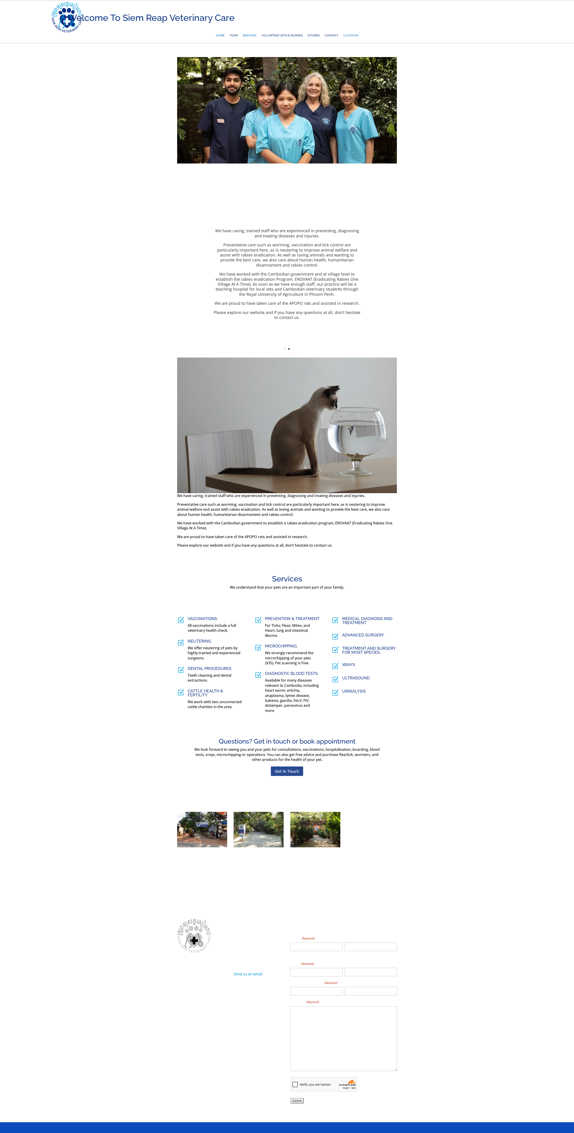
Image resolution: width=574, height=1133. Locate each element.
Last (348, 954)
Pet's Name (355, 982)
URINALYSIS (354, 691)
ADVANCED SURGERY (363, 635)
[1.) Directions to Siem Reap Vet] (202, 846)
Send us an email (248, 974)
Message (304, 1001)
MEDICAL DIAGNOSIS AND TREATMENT (367, 620)
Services (250, 36)
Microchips (185, 1010)
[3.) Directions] (315, 846)
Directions (200, 1030)
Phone (350, 963)
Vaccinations (186, 1017)
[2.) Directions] (259, 846)
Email (302, 963)
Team (234, 36)
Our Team (201, 1003)
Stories (314, 36)
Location (351, 36)
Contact (332, 36)
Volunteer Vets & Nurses (282, 36)
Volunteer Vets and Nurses (197, 1023)
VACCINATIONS (202, 618)
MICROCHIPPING (281, 646)
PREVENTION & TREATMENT (292, 618)
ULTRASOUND (356, 678)
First (293, 954)
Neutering (206, 1010)
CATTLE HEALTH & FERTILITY (205, 693)
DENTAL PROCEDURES (209, 668)
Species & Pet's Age (313, 982)
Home (220, 36)
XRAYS (348, 664)
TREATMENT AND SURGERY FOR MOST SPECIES (369, 650)
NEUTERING (199, 641)
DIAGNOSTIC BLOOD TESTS (291, 673)
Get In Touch (287, 771)
